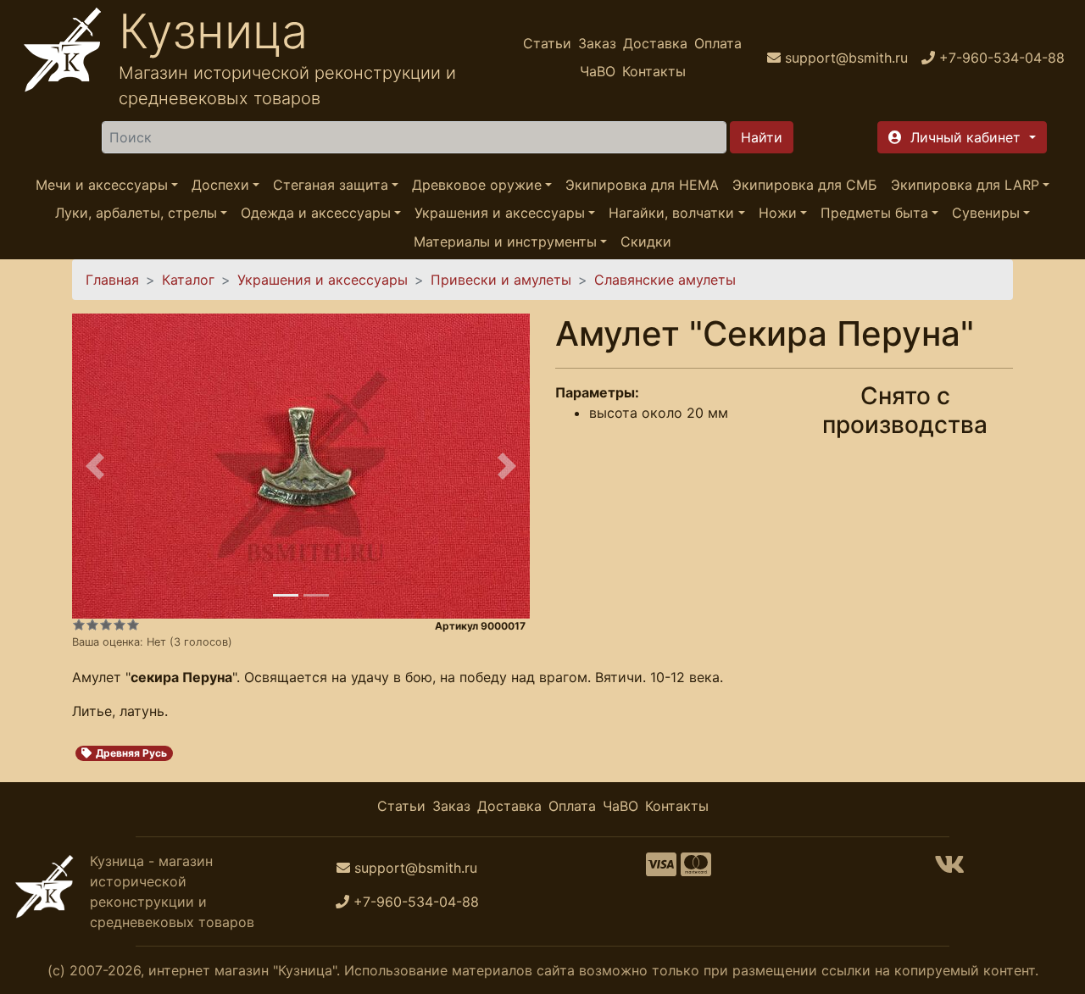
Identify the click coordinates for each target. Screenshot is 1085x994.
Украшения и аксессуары (500, 213)
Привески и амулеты (501, 279)
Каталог (188, 279)
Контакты (654, 71)
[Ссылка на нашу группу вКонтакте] (949, 869)
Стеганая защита (330, 184)
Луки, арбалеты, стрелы (136, 213)
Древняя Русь (131, 753)
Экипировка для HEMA (642, 184)
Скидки (645, 241)
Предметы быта (874, 213)
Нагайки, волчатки (671, 213)
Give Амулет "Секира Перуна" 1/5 (79, 624)
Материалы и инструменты (505, 241)
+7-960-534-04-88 (416, 901)
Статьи (547, 43)
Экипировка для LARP (965, 184)
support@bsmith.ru (415, 867)
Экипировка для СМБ (804, 184)
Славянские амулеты (665, 279)
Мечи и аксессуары (102, 184)
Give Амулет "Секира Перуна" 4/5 (119, 624)
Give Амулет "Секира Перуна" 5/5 (133, 624)
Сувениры (986, 213)
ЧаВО (597, 71)
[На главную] (62, 57)
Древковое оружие (477, 184)
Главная (112, 279)
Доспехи (220, 184)
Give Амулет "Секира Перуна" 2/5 (92, 624)
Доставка (655, 43)
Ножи (778, 213)
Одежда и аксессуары (316, 213)
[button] (961, 137)
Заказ (597, 43)
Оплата (718, 43)
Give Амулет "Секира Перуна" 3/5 (106, 624)
